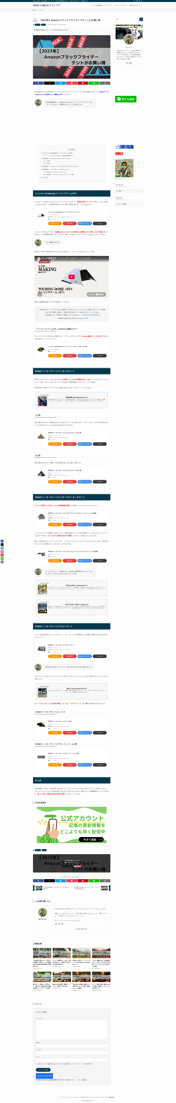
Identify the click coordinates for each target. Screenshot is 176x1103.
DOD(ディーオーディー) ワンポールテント (57, 158)
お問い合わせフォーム (87, 1097)
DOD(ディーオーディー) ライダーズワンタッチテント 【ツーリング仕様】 (72, 513)
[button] (38, 83)
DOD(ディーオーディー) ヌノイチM (59, 721)
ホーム (64, 1097)
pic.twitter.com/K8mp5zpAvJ (91, 315)
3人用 (48, 161)
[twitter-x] (134, 1)
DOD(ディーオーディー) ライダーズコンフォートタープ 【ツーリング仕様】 (73, 551)
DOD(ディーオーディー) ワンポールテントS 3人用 (64, 433)
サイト (38, 1057)
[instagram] (137, 1)
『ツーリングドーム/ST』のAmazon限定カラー (60, 155)
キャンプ (38, 24)
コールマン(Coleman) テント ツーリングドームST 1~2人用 (67, 346)
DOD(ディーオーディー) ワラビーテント (56, 169)
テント (43, 24)
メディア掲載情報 (109, 1097)
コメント (39, 1018)
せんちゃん (42, 919)
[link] (56, 924)
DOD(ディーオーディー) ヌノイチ (56, 172)
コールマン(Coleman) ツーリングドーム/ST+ (58, 153)
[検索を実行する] (141, 19)
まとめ (45, 177)
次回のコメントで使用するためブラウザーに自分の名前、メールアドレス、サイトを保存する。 (65, 1064)
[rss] (139, 1)
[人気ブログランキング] (124, 176)
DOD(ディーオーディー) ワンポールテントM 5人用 (64, 470)
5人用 (48, 163)
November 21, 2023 (81, 318)
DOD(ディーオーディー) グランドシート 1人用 (60, 174)
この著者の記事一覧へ (81, 929)
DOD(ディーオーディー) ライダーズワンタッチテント (61, 166)
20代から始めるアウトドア (46, 5)
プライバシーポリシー (74, 1097)
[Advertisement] (71, 126)
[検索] (142, 1)
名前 (38, 1042)
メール (38, 1050)
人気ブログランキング (121, 179)
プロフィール (98, 1097)
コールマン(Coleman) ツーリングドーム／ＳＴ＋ (64, 212)
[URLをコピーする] (105, 83)
